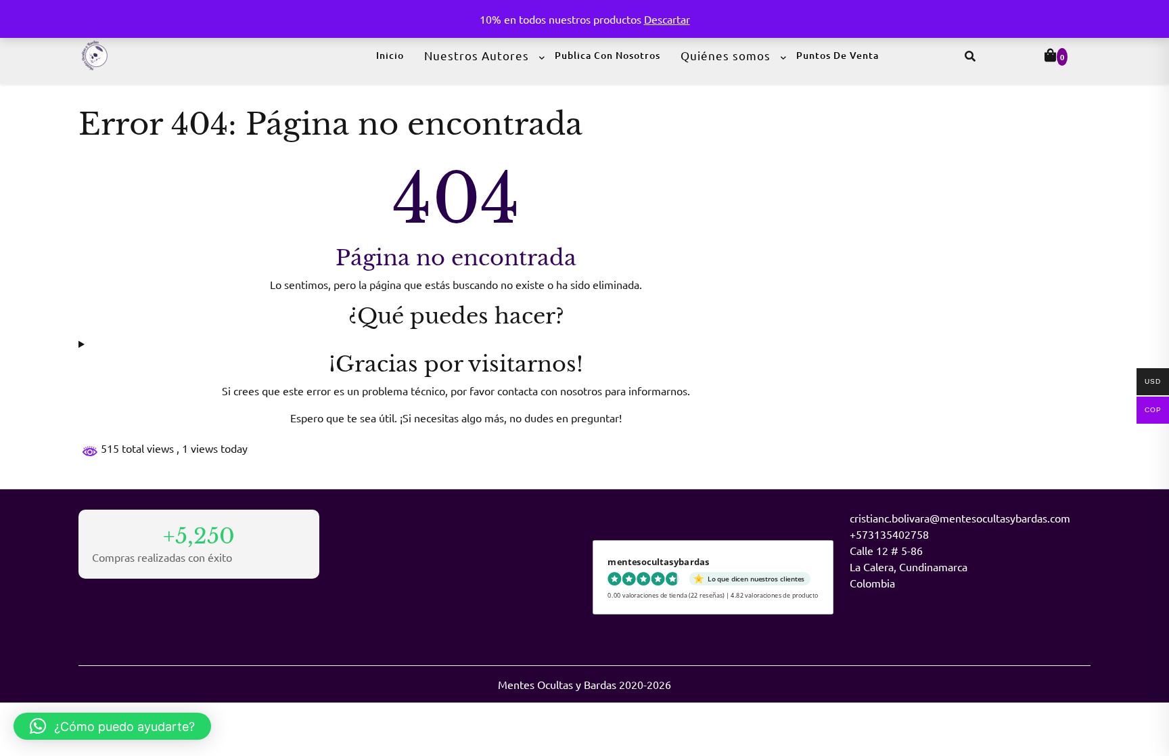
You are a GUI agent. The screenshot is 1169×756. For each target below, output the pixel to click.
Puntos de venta (837, 55)
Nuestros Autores (476, 55)
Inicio (390, 55)
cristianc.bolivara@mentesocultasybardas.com (960, 518)
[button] (112, 726)
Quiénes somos (726, 55)
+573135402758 (889, 534)
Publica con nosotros (607, 55)
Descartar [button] (667, 19)
